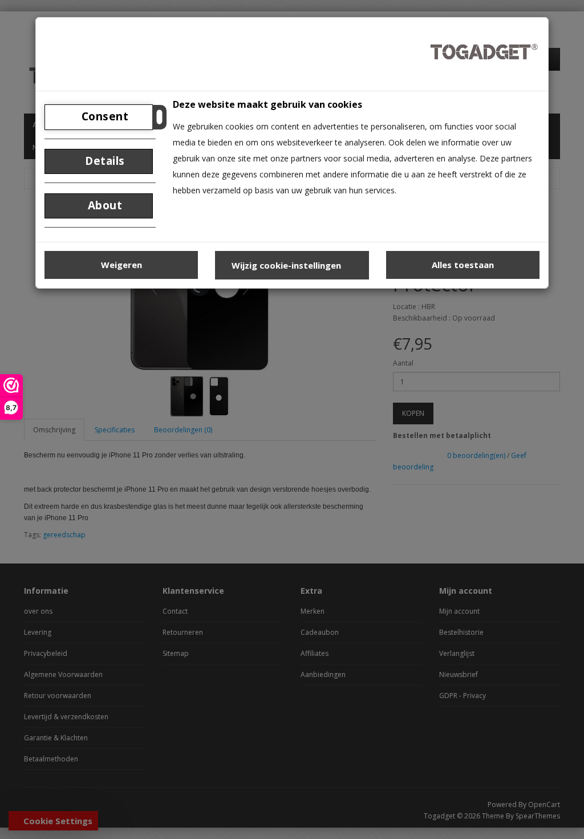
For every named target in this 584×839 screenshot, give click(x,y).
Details (103, 160)
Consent (103, 116)
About (103, 205)
